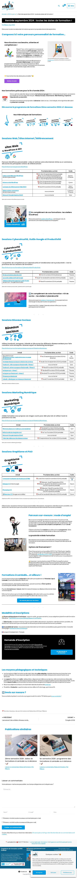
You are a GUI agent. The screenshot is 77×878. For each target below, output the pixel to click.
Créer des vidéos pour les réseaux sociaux (15, 438)
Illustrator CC (8, 494)
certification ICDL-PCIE (44, 554)
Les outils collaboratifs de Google (13, 278)
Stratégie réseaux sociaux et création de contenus (18, 361)
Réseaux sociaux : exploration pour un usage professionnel (17, 357)
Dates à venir (12, 81)
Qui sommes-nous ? (64, 848)
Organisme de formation (7, 854)
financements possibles (11, 649)
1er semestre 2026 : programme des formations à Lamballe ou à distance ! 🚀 (55, 761)
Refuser (53, 872)
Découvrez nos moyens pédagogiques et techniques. (25, 618)
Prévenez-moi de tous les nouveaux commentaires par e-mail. (22, 818)
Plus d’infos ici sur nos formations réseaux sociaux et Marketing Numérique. (24, 348)
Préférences (67, 872)
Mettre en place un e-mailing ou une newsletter (17, 429)
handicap (48, 684)
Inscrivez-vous (51, 60)
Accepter (39, 872)
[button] (59, 6)
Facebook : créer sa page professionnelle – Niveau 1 (18, 364)
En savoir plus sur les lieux (29, 600)
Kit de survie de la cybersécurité (12, 275)
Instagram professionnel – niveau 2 (13, 373)
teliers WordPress (47, 219)
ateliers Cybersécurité (48, 300)
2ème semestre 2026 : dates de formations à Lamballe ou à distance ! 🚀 (21, 761)
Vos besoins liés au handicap (18, 628)
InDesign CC (6, 484)
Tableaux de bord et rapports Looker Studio (16, 281)
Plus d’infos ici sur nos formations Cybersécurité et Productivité (21, 267)
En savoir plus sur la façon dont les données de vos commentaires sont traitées (38, 833)
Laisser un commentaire (12, 767)
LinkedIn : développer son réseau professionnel (17, 379)
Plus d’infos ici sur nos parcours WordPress (15, 166)
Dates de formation (25, 767)
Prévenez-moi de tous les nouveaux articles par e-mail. (19, 822)
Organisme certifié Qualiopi (58, 842)
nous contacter (56, 696)
